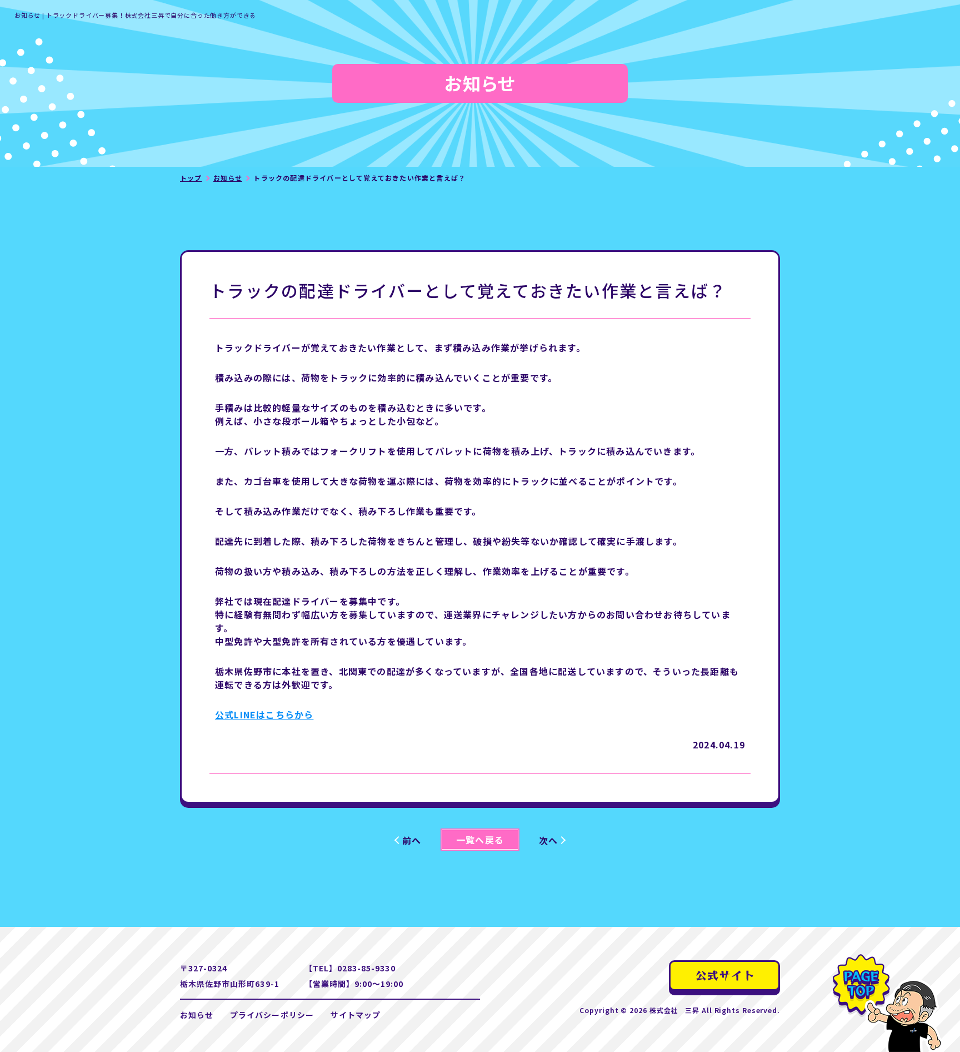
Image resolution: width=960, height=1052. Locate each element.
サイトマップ (356, 1015)
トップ (191, 177)
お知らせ (228, 177)
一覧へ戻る (480, 839)
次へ (548, 840)
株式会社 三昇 (674, 1010)
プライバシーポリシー (272, 1015)
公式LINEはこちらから (264, 714)
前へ (411, 840)
